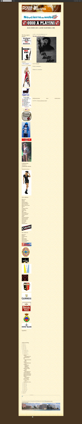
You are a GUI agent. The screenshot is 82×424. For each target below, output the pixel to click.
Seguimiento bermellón (25, 217)
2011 (24, 349)
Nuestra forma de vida (25, 213)
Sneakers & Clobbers (25, 218)
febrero (25, 389)
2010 (24, 391)
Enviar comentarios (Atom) (42, 100)
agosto (25, 382)
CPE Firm (23, 201)
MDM (23, 211)
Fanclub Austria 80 (24, 202)
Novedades (37, 63)
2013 (24, 346)
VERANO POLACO (26, 357)
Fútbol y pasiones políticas (26, 205)
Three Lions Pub (24, 241)
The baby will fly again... (27, 381)
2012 (24, 347)
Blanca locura (24, 199)
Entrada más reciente (36, 98)
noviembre (25, 351)
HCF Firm (23, 206)
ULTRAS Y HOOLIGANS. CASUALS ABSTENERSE (26, 366)
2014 (24, 345)
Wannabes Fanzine (24, 223)
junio (24, 384)
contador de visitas (25, 402)
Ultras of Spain (24, 221)
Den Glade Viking (24, 236)
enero (25, 390)
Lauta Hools (23, 209)
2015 (24, 344)
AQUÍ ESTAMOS (26, 378)
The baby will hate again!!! (26, 380)
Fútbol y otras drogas (25, 204)
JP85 (22, 207)
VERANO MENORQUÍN (27, 373)
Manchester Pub (24, 238)
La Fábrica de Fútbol (25, 208)
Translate (29, 65)
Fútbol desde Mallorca (25, 203)
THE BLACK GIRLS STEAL (27, 369)
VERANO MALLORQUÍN (26, 377)
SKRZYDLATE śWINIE (27, 375)
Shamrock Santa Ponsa (25, 240)
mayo (25, 385)
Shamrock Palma (24, 239)
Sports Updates (24, 220)
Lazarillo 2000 (24, 210)
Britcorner (23, 200)
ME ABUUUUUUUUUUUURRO (27, 359)
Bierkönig (23, 235)
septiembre (25, 354)
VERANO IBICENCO (27, 372)
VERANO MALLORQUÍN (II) (27, 371)
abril (24, 386)
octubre (25, 352)
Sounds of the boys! (25, 219)
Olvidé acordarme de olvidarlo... (25, 215)
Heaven (23, 237)
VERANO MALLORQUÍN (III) (27, 362)
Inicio (47, 98)
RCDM (23, 216)
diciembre (25, 350)
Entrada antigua (57, 98)
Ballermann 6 (24, 234)
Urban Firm (23, 222)
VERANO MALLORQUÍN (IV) (27, 356)
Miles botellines (24, 212)
